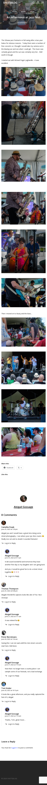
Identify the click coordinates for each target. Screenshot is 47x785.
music (14, 11)
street (23, 11)
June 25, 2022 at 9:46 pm (9, 591)
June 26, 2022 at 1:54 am (9, 639)
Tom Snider (6, 688)
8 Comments (22, 23)
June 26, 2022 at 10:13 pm (9, 690)
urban (32, 11)
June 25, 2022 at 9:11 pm (13, 558)
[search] (33, 2)
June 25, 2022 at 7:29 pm (9, 529)
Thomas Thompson (9, 588)
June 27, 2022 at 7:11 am (13, 616)
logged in (14, 748)
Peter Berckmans (9, 637)
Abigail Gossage (23, 506)
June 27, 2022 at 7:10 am (13, 665)
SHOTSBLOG (10, 2)
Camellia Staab (7, 527)
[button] (42, 2)
